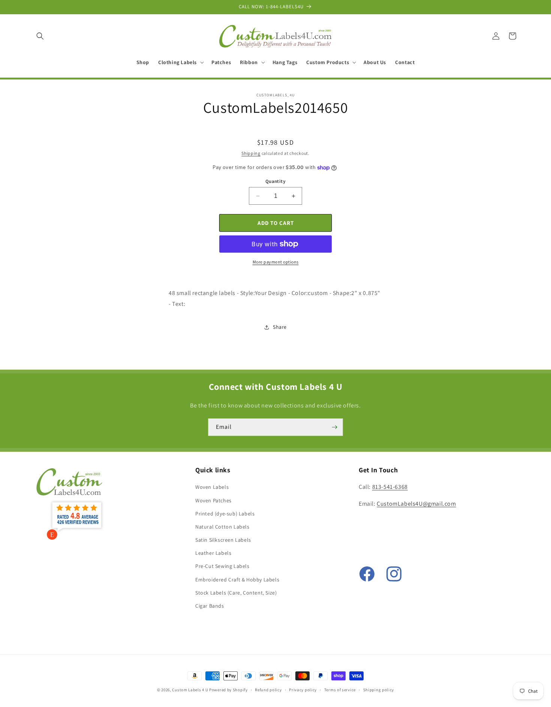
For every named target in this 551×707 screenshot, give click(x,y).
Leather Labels (213, 553)
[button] (40, 36)
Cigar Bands (209, 605)
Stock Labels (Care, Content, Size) (236, 592)
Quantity (275, 181)
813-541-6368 (390, 487)
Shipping (251, 153)
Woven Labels (212, 487)
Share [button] (280, 327)
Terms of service (340, 689)
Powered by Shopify (228, 689)
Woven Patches (213, 500)
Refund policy (268, 689)
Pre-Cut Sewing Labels (222, 566)
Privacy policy (303, 689)
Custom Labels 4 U (190, 689)
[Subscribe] (334, 427)
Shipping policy (378, 689)
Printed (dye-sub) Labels (225, 513)
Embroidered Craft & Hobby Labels (237, 579)
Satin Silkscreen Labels (223, 539)
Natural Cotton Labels (222, 526)
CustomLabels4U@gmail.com (416, 504)
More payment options (276, 262)
